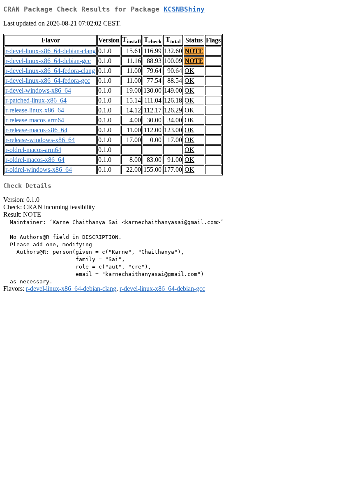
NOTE (194, 50)
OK (189, 70)
